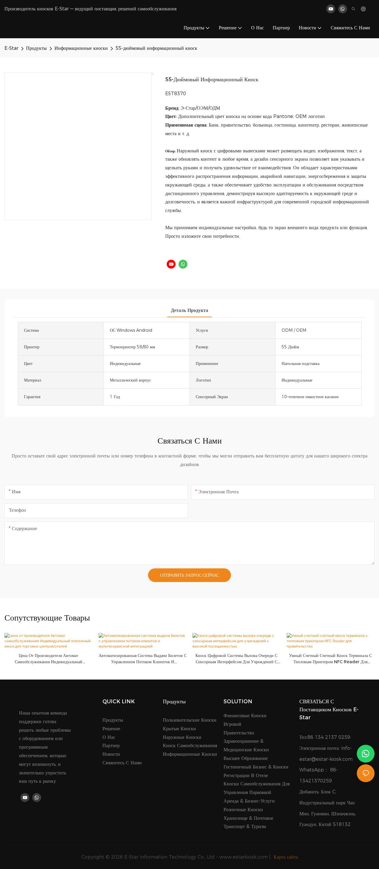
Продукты (36, 48)
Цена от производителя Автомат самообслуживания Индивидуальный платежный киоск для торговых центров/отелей (48, 659)
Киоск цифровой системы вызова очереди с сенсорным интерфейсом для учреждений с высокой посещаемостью (236, 659)
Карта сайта (285, 857)
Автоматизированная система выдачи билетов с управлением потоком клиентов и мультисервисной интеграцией (143, 659)
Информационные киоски (81, 48)
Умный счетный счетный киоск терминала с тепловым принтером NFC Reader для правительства (330, 659)
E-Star (11, 48)
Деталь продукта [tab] (189, 310)
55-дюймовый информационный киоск (156, 48)
